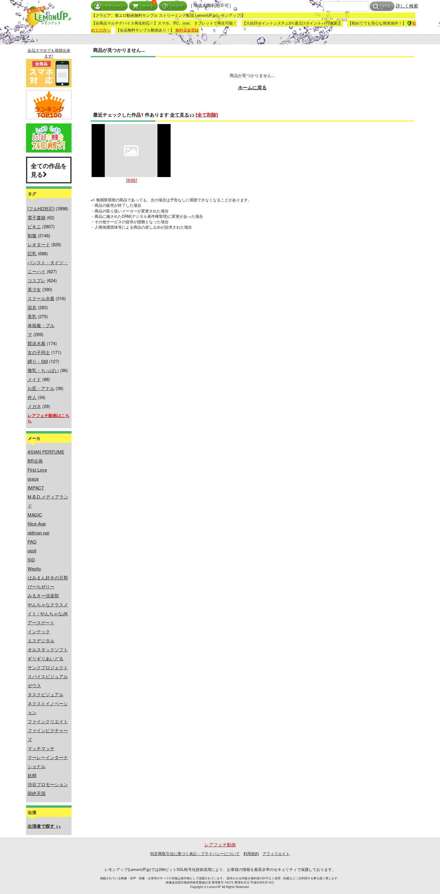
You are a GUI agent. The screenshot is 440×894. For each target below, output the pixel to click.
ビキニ (34, 226)
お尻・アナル (41, 388)
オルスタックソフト (48, 649)
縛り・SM (38, 361)
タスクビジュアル (45, 694)
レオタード (39, 244)
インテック (39, 631)
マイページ (114, 6)
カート (148, 6)
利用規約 (251, 853)
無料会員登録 (187, 30)
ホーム (28, 40)
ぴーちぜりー (41, 586)
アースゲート (41, 622)
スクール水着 (41, 298)
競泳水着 (36, 343)
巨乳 (32, 253)
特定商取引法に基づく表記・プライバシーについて (195, 853)
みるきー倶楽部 (43, 595)
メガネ (34, 406)
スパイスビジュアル (48, 676)
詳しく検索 (407, 5)
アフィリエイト (276, 853)
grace (33, 478)
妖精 (32, 775)
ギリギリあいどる (45, 658)
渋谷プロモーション (48, 784)
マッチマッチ (41, 748)
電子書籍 (36, 217)
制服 (32, 235)
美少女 (34, 289)
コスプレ (36, 280)
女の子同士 (39, 352)
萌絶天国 (36, 793)
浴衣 (32, 307)
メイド (34, 379)
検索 (387, 6)
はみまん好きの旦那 (48, 577)
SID (31, 559)
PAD (32, 541)
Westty (34, 568)
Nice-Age (37, 523)
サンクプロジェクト (48, 667)
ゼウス (34, 685)
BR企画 (35, 460)
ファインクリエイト (48, 721)
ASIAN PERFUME (46, 451)
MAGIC (35, 514)
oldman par (38, 532)
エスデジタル (41, 640)
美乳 (32, 316)
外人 (32, 397)
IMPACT (36, 487)
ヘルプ (177, 6)
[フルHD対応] (41, 208)
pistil (32, 550)
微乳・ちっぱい (43, 370)
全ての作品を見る (49, 170)
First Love (37, 469)
